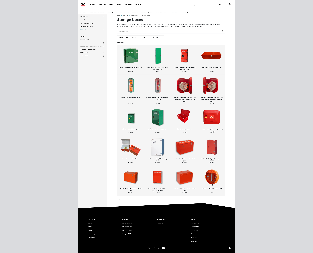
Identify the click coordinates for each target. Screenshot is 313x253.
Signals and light (84, 17)
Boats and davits (133, 12)
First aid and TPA (84, 56)
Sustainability (195, 230)
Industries (93, 5)
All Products (83, 12)
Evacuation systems (146, 12)
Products (102, 5)
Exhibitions (194, 241)
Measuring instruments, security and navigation (91, 46)
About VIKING (195, 223)
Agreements (128, 5)
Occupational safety (85, 40)
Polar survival (83, 20)
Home (118, 16)
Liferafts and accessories (97, 12)
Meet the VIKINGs (127, 230)
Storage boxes (83, 30)
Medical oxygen (84, 53)
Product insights (92, 234)
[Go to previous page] (119, 199)
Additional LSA (176, 12)
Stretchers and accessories (86, 26)
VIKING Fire (160, 223)
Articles (90, 223)
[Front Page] (83, 5)
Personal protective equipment (116, 12)
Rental (111, 5)
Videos (90, 227)
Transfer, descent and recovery (87, 23)
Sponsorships (194, 238)
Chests (83, 36)
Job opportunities (127, 223)
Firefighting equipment (162, 12)
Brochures (90, 230)
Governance (194, 234)
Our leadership (195, 227)
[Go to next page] (135, 199)
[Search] (220, 5)
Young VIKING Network (128, 234)
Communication (84, 43)
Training (185, 12)
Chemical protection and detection (89, 49)
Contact (138, 5)
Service (119, 5)
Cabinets (83, 33)
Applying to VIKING (127, 227)
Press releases (91, 238)
